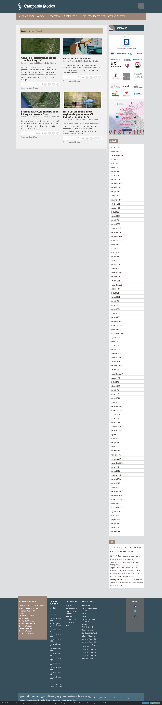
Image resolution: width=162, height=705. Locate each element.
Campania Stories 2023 (89, 650)
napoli (119, 573)
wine (121, 585)
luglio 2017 (115, 439)
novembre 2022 (116, 240)
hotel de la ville (131, 570)
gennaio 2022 (116, 273)
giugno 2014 (115, 520)
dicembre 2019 (116, 362)
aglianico (124, 547)
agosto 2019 (115, 378)
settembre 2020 (117, 333)
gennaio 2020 (116, 358)
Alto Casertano (86, 606)
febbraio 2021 (116, 313)
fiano (118, 567)
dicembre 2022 (116, 236)
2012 (115, 548)
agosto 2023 (115, 208)
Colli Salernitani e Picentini (90, 633)
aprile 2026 (115, 147)
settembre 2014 (117, 507)
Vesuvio (84, 624)
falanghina (114, 565)
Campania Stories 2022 (89, 642)
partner (132, 573)
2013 (118, 548)
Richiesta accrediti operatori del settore (104, 16)
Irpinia (84, 616)
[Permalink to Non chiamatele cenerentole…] (82, 46)
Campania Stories (28, 31)
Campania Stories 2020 (89, 639)
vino (117, 585)
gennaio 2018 (116, 431)
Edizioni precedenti (55, 623)
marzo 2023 (115, 224)
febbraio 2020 (116, 354)
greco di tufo (123, 571)
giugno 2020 (115, 341)
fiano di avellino (125, 567)
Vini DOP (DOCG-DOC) (72, 619)
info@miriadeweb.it (30, 633)
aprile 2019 (115, 394)
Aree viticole (69, 616)
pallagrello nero (126, 573)
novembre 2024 (116, 188)
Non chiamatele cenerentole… (77, 58)
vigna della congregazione (133, 582)
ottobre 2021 (116, 281)
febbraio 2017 (116, 455)
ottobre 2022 (116, 244)
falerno (119, 565)
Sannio (84, 613)
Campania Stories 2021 (89, 652)
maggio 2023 (115, 220)
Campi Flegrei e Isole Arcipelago (88, 620)
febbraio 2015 (116, 487)
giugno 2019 (115, 386)
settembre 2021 (117, 285)
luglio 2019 (115, 382)
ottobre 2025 (116, 151)
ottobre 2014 (116, 503)
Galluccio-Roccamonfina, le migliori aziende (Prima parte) (38, 59)
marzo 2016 (115, 471)
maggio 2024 (115, 192)
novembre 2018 (116, 410)
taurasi (112, 582)
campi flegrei (131, 560)
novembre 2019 (116, 366)
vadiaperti (119, 582)
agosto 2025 (115, 159)
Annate (68, 625)
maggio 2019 (115, 390)
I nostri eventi (71, 16)
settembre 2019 (117, 374)
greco (116, 570)
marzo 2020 (115, 350)
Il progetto (54, 16)
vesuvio (124, 582)
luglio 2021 (115, 293)
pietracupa (125, 576)
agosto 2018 (115, 414)
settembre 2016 (117, 463)
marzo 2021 (115, 309)
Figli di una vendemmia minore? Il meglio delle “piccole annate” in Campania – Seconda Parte (79, 114)
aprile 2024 (115, 196)
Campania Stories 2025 (89, 655)
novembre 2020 (116, 325)
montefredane (113, 573)
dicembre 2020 (116, 321)
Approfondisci (155, 703)
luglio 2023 (115, 212)
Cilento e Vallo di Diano (89, 636)
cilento (119, 562)
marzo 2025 (115, 180)
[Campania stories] (40, 6)
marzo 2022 (115, 265)
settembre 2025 (117, 155)
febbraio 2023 (116, 228)
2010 (111, 548)
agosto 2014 (115, 512)
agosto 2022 (115, 248)
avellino (139, 548)
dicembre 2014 (116, 495)
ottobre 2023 (116, 204)
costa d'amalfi (127, 562)
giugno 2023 (115, 216)
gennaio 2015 (116, 491)
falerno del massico (126, 565)
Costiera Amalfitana (88, 630)
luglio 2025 (115, 163)
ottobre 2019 (116, 370)
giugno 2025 (115, 167)
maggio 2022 (115, 257)
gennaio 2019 (116, 406)
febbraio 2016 (116, 475)
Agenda (40, 16)
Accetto (145, 703)
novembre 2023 (116, 200)
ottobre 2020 (116, 329)
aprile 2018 (115, 418)
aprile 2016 (115, 467)
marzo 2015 (115, 483)
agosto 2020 (115, 338)
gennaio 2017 (116, 459)
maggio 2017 (115, 443)
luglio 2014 (115, 516)
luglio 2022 (115, 252)
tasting (140, 580)
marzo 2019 (115, 398)
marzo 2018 (115, 422)
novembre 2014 (116, 499)
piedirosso (119, 576)
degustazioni (135, 562)
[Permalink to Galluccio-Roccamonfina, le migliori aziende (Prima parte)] (40, 46)
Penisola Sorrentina (88, 627)
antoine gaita (133, 548)
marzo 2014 (115, 532)
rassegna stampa (118, 579)
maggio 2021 (115, 301)
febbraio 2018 (116, 427)
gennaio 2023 (116, 232)
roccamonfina (130, 580)
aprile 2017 (115, 447)
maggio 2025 (115, 172)
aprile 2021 (115, 305)
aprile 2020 (115, 346)
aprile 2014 (115, 528)
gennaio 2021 (116, 317)
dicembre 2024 (116, 184)
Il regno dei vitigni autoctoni (71, 612)
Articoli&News (26, 16)
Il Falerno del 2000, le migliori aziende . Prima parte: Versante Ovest (40, 113)
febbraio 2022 (116, 269)
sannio (136, 580)
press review (131, 576)
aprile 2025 (115, 176)
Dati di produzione (71, 609)
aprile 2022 (115, 261)
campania (115, 551)
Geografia (69, 606)
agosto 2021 (115, 289)
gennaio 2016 (116, 479)
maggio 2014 (115, 524)
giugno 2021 (115, 297)
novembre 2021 (116, 277)
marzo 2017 (115, 451)
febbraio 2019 (116, 402)
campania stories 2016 (126, 556)
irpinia (138, 570)
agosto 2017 (115, 435)
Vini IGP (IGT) (70, 622)
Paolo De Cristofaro (50, 63)
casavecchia (113, 562)
